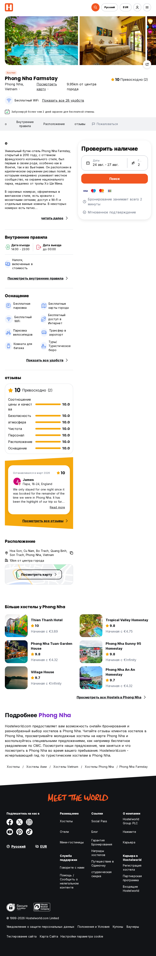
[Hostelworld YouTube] (9, 832)
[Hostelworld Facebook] (9, 822)
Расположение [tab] (54, 124)
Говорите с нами (72, 867)
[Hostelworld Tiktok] (29, 832)
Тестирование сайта (21, 936)
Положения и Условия (93, 926)
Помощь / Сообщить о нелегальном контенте (69, 881)
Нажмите (129, 831)
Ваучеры (133, 926)
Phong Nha (14, 84)
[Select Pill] (95, 7)
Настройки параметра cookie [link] (82, 936)
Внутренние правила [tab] (25, 124)
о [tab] (6, 124)
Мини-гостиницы (72, 842)
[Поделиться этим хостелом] (147, 64)
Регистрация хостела (132, 867)
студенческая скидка (101, 874)
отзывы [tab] (80, 124)
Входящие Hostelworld (131, 888)
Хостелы (66, 821)
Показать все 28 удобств (63, 100)
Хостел (10, 72)
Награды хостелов (98, 853)
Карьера (129, 842)
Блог (94, 831)
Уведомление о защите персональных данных (40, 926)
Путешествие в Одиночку (102, 863)
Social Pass (99, 821)
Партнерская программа (132, 878)
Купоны (118, 926)
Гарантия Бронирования (101, 842)
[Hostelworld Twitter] (19, 822)
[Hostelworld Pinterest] (19, 832)
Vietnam (11, 89)
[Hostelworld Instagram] (29, 822)
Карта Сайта (49, 936)
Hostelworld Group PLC (131, 821)
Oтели (64, 831)
